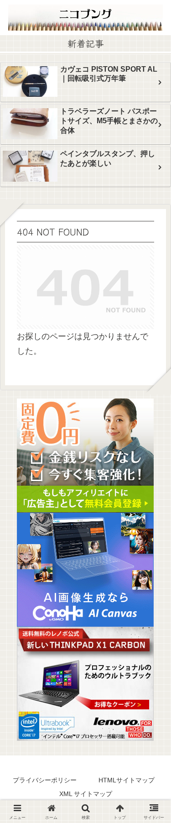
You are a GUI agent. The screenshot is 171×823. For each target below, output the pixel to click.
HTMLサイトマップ (126, 780)
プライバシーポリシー (45, 780)
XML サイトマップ (85, 793)
